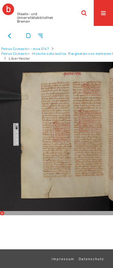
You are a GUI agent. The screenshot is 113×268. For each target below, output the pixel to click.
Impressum (63, 259)
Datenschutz (91, 259)
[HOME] (28, 13)
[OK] (84, 13)
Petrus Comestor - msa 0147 (25, 48)
